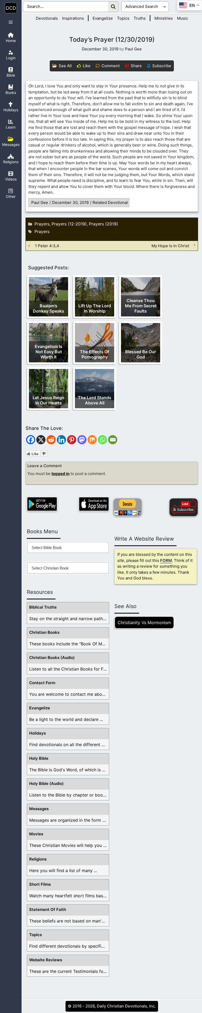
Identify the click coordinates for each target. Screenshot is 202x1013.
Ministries (163, 18)
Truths (140, 18)
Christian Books (44, 632)
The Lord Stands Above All (94, 400)
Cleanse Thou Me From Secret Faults (140, 306)
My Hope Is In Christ (170, 245)
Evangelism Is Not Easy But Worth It (48, 352)
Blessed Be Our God (140, 354)
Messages (39, 808)
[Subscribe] (183, 507)
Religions (38, 859)
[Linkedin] (61, 439)
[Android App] (42, 504)
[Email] (112, 439)
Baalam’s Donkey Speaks (48, 308)
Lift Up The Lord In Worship (94, 308)
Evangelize (103, 18)
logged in (60, 473)
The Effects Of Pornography (94, 354)
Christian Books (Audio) (52, 657)
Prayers (41, 223)
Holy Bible (38, 758)
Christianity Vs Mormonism (144, 622)
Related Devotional (110, 202)
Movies (36, 833)
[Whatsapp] (102, 439)
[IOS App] (94, 504)
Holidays (37, 733)
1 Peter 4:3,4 (47, 245)
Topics (123, 18)
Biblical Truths (43, 607)
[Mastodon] (82, 439)
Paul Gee (39, 202)
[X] (41, 439)
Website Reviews (45, 959)
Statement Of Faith (47, 909)
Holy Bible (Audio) (46, 783)
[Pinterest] (71, 439)
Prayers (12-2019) (69, 223)
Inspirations (73, 18)
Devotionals (47, 18)
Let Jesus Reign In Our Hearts (48, 400)
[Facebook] (30, 439)
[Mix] (92, 439)
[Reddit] (51, 439)
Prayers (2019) (103, 223)
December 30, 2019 (70, 202)
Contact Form (42, 682)
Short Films (40, 884)
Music (182, 18)
